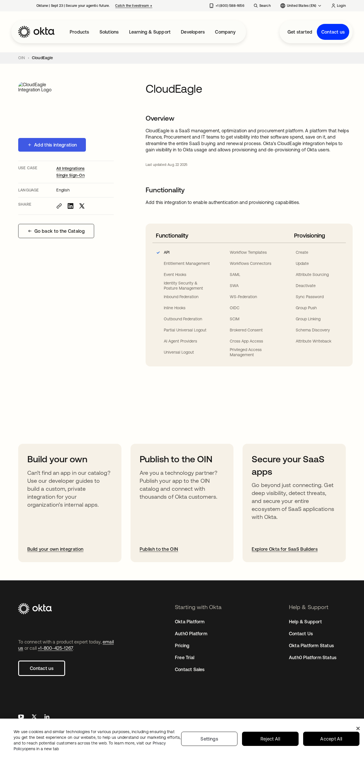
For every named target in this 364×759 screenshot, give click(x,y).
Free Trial (184, 657)
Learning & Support (150, 31)
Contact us (333, 31)
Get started (300, 31)
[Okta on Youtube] (21, 717)
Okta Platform (190, 621)
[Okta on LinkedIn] (47, 717)
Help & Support (305, 621)
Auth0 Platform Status (312, 657)
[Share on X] (82, 206)
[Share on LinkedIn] (70, 206)
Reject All (270, 738)
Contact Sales (190, 669)
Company (225, 31)
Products (79, 31)
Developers (193, 31)
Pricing (182, 645)
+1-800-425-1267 (55, 648)
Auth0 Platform (191, 633)
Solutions (109, 31)
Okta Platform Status (311, 645)
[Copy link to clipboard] (59, 206)
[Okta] (36, 32)
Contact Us (301, 633)
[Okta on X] (34, 717)
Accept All (331, 738)
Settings (209, 738)
